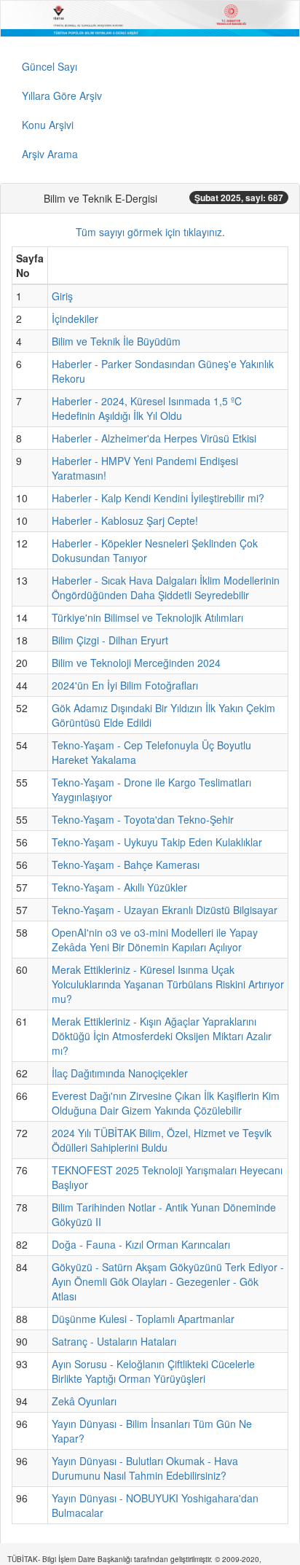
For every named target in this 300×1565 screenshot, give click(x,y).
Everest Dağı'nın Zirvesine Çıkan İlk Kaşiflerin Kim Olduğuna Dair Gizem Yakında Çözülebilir (166, 1102)
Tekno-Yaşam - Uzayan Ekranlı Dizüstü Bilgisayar (164, 909)
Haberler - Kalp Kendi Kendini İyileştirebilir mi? (158, 498)
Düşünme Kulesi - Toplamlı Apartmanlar (143, 1318)
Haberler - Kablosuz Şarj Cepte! (125, 520)
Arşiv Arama (50, 154)
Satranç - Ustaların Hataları (114, 1341)
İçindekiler (75, 318)
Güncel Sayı (49, 66)
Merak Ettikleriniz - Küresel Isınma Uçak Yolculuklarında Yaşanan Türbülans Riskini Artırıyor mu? (168, 984)
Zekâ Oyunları (84, 1401)
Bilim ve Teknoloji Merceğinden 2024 (136, 662)
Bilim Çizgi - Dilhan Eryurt (110, 640)
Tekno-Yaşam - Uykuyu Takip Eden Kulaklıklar (157, 842)
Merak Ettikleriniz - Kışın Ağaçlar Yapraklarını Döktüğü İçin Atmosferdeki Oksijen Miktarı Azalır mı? (162, 1036)
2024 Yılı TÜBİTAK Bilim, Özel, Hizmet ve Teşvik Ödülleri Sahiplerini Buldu (162, 1140)
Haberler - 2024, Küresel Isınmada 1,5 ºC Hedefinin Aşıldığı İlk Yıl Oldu (147, 408)
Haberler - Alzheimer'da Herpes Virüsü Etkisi (154, 438)
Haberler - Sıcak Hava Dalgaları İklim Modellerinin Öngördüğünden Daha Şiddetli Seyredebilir (166, 587)
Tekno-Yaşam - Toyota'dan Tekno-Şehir (143, 819)
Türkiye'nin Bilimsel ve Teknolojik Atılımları (147, 617)
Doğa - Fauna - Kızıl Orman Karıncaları (141, 1244)
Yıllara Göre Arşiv (62, 95)
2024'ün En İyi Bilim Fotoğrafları (125, 685)
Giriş (62, 296)
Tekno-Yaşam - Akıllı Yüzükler (119, 887)
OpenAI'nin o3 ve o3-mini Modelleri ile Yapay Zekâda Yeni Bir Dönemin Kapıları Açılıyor (155, 939)
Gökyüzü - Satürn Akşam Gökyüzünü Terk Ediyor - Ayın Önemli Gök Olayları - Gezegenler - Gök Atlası (168, 1281)
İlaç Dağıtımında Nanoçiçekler (120, 1073)
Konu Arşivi (48, 124)
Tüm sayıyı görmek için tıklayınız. (150, 232)
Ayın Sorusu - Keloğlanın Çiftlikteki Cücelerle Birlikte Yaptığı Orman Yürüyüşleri (153, 1371)
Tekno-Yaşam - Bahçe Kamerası (126, 864)
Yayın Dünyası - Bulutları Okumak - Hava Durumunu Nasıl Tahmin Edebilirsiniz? (145, 1468)
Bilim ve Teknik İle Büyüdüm (116, 341)
